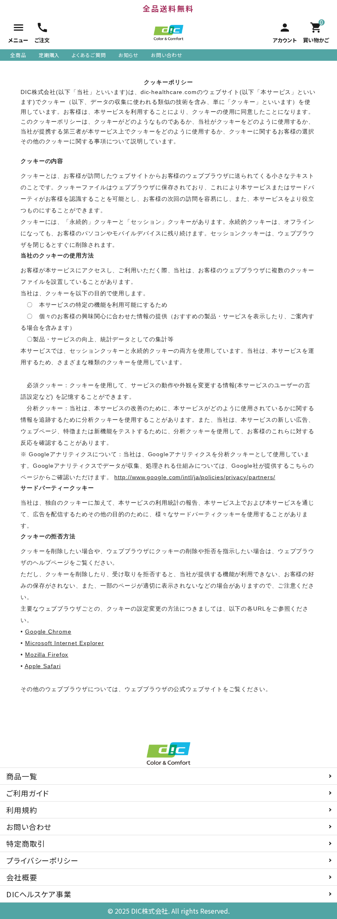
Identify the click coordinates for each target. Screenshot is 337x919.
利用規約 (21, 809)
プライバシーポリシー (42, 860)
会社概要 (21, 877)
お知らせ (128, 54)
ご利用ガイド (27, 793)
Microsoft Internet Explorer (64, 643)
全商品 (18, 54)
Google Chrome (48, 631)
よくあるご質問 (89, 54)
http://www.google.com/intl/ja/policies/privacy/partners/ (194, 477)
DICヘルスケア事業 (39, 894)
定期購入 (49, 54)
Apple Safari (43, 666)
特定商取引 (25, 843)
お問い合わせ (166, 54)
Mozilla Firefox (47, 654)
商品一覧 (21, 776)
